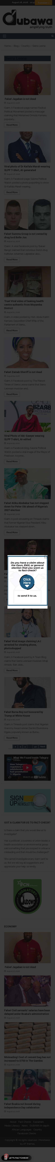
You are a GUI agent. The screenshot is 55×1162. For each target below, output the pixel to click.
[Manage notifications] (6, 1156)
